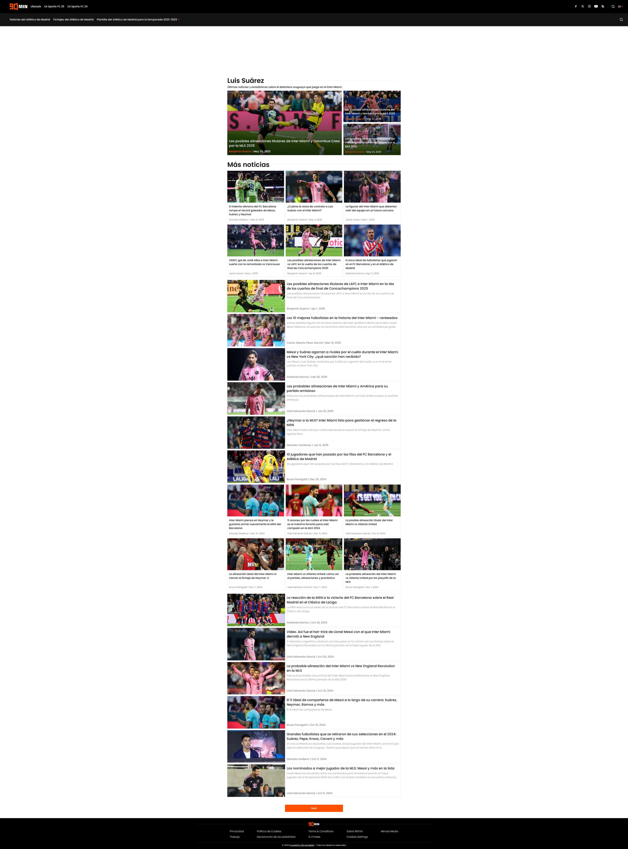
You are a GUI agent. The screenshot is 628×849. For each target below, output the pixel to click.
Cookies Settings (357, 837)
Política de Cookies (269, 831)
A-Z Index (314, 837)
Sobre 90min (355, 831)
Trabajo (235, 837)
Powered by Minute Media (301, 845)
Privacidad (237, 831)
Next (314, 808)
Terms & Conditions (320, 831)
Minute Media (389, 831)
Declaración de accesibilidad (276, 837)
